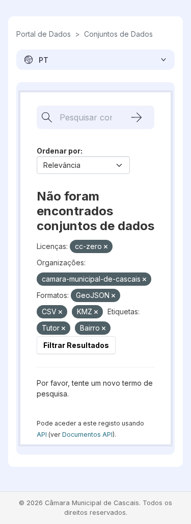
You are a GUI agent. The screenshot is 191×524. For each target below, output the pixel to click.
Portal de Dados (43, 34)
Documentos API (87, 434)
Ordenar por (58, 150)
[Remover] (105, 247)
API (42, 434)
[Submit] (136, 117)
